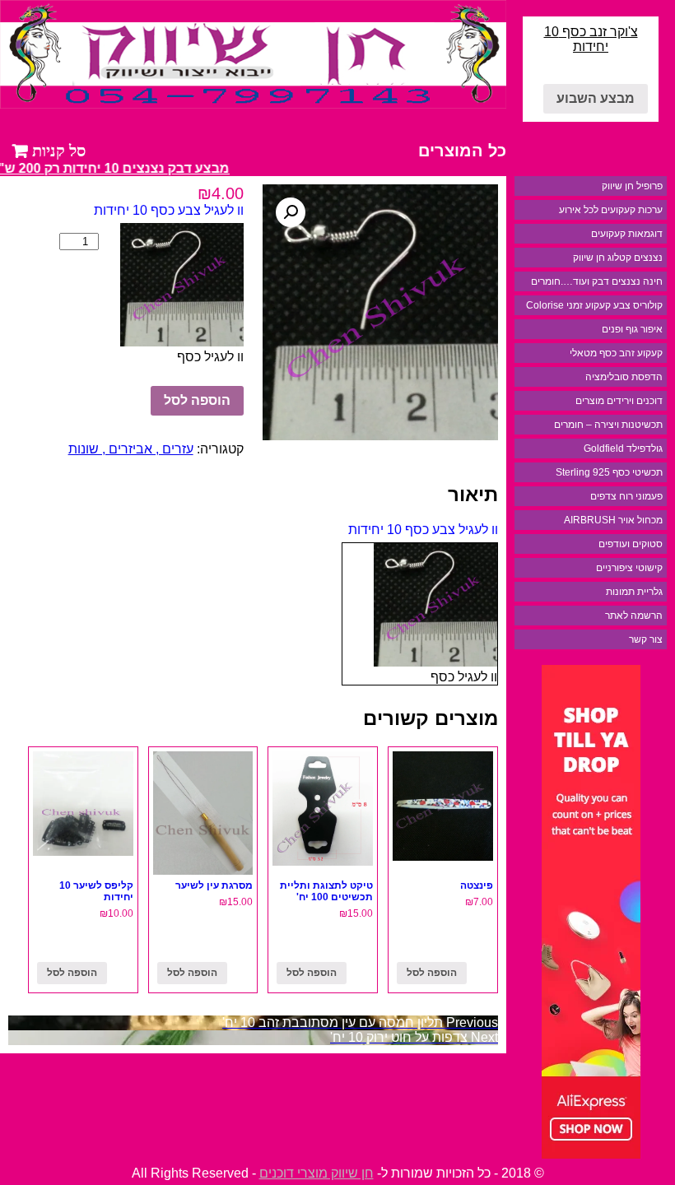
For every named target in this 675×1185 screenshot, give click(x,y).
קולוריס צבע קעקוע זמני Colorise (594, 305)
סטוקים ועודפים (630, 544)
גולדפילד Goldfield (623, 448)
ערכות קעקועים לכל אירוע (611, 210)
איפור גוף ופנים (632, 329)
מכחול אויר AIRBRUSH (613, 520)
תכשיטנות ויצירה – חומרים (608, 424)
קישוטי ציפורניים (629, 568)
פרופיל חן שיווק (632, 186)
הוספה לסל (197, 400)
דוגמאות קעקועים (627, 233)
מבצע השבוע (595, 98)
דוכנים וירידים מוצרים (619, 401)
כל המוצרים (462, 151)
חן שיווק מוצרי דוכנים (316, 1173)
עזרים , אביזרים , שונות (130, 449)
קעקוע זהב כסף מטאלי (616, 353)
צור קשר (646, 639)
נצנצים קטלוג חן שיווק (618, 257)
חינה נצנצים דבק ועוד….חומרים (597, 281)
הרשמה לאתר (634, 615)
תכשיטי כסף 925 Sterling (609, 472)
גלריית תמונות (634, 591)
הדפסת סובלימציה (624, 377)
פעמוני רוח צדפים (626, 496)
